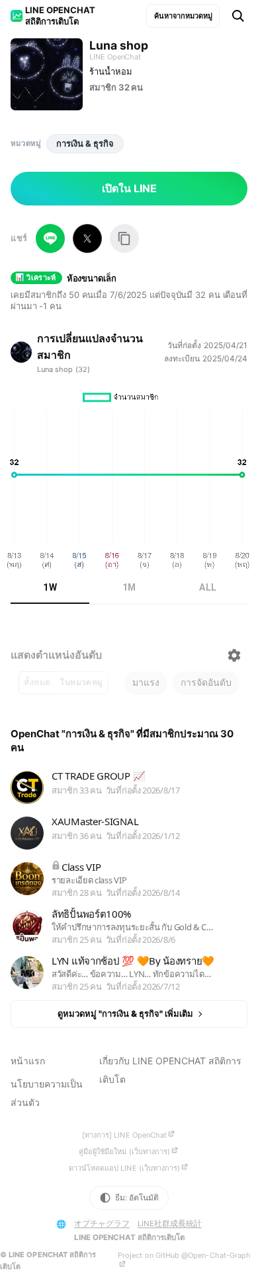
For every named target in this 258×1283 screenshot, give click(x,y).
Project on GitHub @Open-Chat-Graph (184, 1255)
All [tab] (207, 587)
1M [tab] (129, 587)
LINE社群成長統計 (170, 1223)
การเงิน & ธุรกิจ (85, 143)
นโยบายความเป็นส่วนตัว (47, 1093)
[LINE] (50, 238)
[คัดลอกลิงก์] (124, 238)
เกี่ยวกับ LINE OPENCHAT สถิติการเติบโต (170, 1070)
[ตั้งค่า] (234, 655)
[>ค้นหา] (238, 16)
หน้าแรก (28, 1060)
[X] (87, 238)
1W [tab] (50, 587)
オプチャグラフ (102, 1223)
